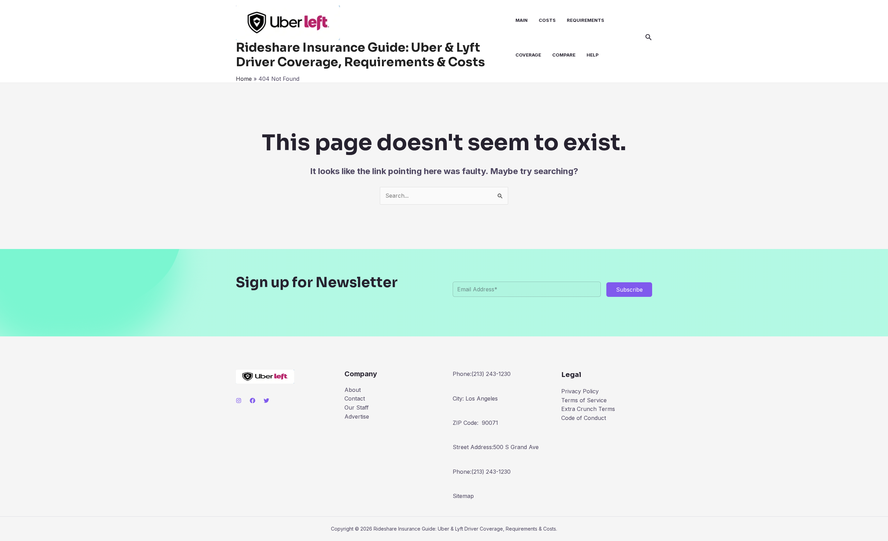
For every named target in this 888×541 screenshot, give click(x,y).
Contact (354, 398)
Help (593, 55)
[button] (648, 37)
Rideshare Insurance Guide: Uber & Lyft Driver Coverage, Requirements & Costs (360, 55)
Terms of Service (584, 400)
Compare (563, 55)
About (352, 389)
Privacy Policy (580, 391)
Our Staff (356, 407)
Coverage (528, 55)
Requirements (585, 20)
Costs (547, 20)
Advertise (356, 416)
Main (521, 20)
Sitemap (463, 495)
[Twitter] (266, 400)
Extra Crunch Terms (588, 408)
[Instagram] (238, 400)
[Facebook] (252, 400)
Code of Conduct (583, 417)
